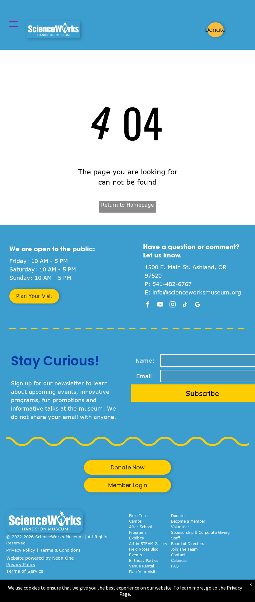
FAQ (174, 566)
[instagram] (172, 305)
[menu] (14, 24)
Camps (135, 521)
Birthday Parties (143, 560)
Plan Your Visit (142, 571)
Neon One (63, 558)
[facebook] (147, 305)
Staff (175, 538)
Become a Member (188, 521)
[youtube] (160, 305)
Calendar (179, 560)
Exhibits (136, 538)
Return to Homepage (127, 205)
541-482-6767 (172, 283)
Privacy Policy (20, 550)
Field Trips (138, 515)
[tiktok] (185, 305)
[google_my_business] (197, 305)
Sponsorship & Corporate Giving (200, 532)
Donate (177, 515)
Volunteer (180, 526)
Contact (178, 555)
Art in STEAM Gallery (148, 543)
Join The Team (184, 549)
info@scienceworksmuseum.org (196, 292)
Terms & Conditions (60, 550)
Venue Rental (141, 566)
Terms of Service (24, 571)
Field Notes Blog (143, 549)
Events (135, 555)
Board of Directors (187, 543)
